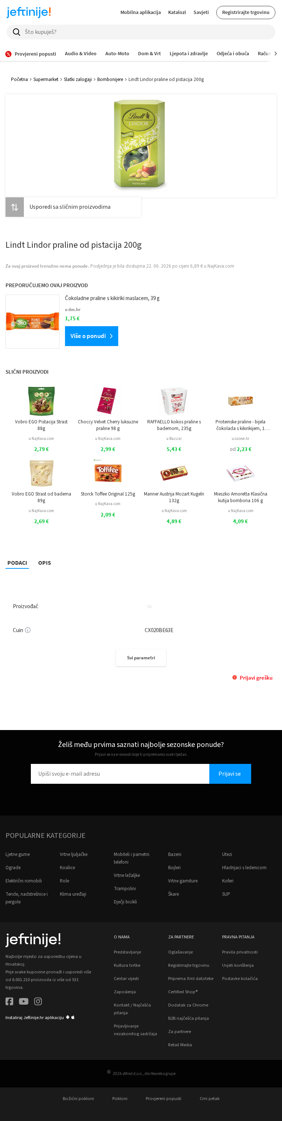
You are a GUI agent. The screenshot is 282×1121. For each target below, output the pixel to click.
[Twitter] (24, 1002)
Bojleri (174, 867)
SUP (226, 894)
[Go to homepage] (29, 12)
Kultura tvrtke (127, 965)
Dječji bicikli (125, 902)
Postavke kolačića (240, 978)
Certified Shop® (183, 991)
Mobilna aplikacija (140, 12)
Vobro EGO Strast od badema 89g (41, 497)
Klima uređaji (73, 894)
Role (64, 881)
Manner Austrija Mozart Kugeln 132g (174, 497)
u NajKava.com (41, 438)
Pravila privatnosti (240, 952)
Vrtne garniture (183, 881)
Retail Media (180, 1044)
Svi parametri (141, 658)
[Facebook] (9, 1002)
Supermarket (45, 79)
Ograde (13, 867)
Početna (19, 79)
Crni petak (210, 1098)
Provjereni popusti (163, 1098)
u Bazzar (174, 438)
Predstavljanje (127, 952)
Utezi (227, 854)
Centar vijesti (126, 978)
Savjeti (201, 12)
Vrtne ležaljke (127, 875)
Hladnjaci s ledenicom (244, 867)
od (241, 449)
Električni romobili (24, 881)
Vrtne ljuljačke (73, 854)
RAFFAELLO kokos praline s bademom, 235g (174, 425)
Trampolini (125, 888)
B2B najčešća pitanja (188, 1018)
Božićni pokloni (78, 1098)
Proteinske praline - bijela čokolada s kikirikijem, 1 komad (240, 425)
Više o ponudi (88, 336)
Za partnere (179, 1031)
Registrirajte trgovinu (246, 12)
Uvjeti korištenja (238, 965)
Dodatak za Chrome (188, 1005)
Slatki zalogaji (78, 79)
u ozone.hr (240, 438)
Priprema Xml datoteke (190, 978)
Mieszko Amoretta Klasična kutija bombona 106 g (240, 497)
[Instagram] (38, 1002)
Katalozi (177, 12)
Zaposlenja (125, 991)
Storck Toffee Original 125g (108, 494)
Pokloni (119, 1098)
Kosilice (67, 867)
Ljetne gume (18, 854)
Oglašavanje (180, 952)
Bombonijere (110, 79)
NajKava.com (220, 266)
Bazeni (174, 854)
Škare (173, 894)
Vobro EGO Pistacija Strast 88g (41, 425)
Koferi (228, 881)
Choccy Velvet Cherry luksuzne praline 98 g (108, 425)
